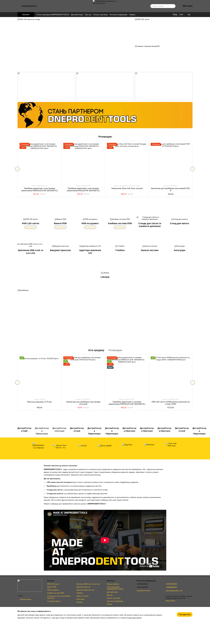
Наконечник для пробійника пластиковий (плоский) (83, 403)
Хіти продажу (96, 350)
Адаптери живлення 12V (85, 590)
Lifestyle (79, 602)
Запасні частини (82, 596)
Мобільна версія (25, 599)
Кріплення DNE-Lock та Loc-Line (88, 584)
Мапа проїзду (170, 601)
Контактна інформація (118, 15)
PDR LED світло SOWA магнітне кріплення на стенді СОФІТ (171, 403)
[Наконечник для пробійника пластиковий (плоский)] (83, 376)
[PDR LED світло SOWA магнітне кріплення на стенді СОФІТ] (171, 376)
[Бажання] (166, 14)
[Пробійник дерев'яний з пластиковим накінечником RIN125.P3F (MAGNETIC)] (83, 163)
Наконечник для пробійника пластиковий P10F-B (170, 189)
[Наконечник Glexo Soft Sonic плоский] (127, 163)
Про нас (88, 15)
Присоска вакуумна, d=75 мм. (39, 402)
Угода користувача (134, 618)
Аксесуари (80, 599)
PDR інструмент (53, 590)
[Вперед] (192, 169)
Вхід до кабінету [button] (113, 584)
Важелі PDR (51, 587)
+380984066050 (29, 6)
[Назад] (17, 169)
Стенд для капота (53, 601)
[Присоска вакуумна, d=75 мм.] (40, 376)
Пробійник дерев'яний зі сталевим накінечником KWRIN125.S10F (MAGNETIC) (127, 403)
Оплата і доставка (100, 15)
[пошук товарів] (173, 6)
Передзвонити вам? (143, 590)
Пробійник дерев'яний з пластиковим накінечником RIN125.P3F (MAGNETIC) (83, 189)
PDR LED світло (53, 584)
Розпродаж (115, 350)
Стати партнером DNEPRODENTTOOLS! (53, 15)
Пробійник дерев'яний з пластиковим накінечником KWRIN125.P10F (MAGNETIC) (39, 189)
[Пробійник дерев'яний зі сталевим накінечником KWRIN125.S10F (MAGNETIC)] (127, 376)
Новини (132, 15)
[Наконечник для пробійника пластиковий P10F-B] (171, 163)
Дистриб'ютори (77, 15)
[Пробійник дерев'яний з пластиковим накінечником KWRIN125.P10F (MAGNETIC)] (40, 163)
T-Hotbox (79, 593)
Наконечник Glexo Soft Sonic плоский (126, 188)
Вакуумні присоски (83, 587)
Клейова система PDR (55, 593)
